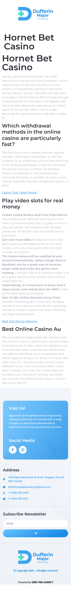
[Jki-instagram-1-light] (23, 450)
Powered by (35, 582)
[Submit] (35, 533)
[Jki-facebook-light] (13, 450)
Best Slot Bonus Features (19, 321)
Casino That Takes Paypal (19, 192)
